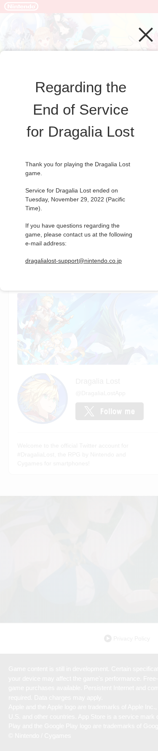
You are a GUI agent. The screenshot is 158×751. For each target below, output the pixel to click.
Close (146, 35)
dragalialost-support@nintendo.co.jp (73, 260)
